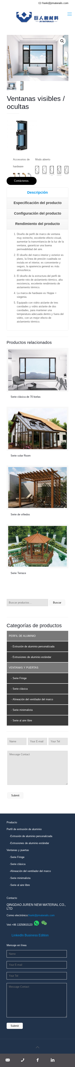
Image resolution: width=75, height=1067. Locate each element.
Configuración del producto (37, 213)
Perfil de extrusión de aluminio (24, 829)
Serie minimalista (23, 709)
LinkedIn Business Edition (30, 935)
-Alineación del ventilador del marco (30, 871)
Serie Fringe (20, 678)
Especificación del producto (38, 203)
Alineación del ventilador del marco (33, 699)
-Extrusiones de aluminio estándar (29, 843)
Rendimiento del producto (37, 224)
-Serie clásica (17, 864)
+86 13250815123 (22, 924)
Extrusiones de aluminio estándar (32, 657)
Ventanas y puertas (18, 850)
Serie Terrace (18, 573)
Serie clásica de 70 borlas (26, 396)
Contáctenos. (21, 180)
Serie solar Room (21, 455)
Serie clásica (20, 688)
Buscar (57, 602)
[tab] (37, 192)
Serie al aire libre (22, 720)
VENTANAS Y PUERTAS (23, 667)
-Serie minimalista (20, 878)
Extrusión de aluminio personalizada (33, 646)
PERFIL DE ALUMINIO (22, 635)
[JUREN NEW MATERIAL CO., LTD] (37, 14)
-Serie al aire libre (20, 885)
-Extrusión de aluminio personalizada (31, 836)
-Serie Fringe (17, 857)
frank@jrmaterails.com (55, 3)
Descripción (37, 192)
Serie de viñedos (20, 514)
